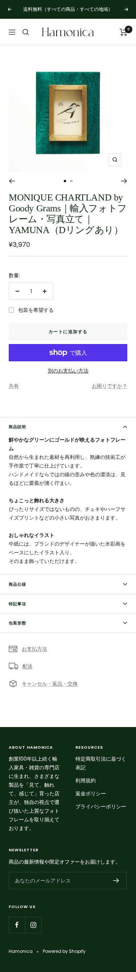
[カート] (123, 32)
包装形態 (17, 623)
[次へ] (124, 181)
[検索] (25, 32)
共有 (14, 386)
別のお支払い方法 (68, 370)
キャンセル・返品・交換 (50, 683)
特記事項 (17, 604)
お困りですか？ (109, 386)
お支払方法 (34, 649)
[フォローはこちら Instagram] (33, 925)
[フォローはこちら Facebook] (17, 925)
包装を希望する (36, 310)
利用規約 (85, 780)
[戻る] (12, 181)
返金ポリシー (90, 793)
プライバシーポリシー (100, 806)
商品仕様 (17, 584)
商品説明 (17, 427)
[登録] (116, 880)
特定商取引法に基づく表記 (100, 763)
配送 (27, 666)
